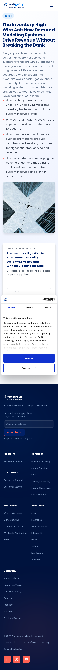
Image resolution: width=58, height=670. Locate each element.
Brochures (36, 519)
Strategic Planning (40, 481)
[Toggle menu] (51, 5)
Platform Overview (13, 461)
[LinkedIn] (7, 659)
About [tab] (47, 307)
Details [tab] (29, 307)
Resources (37, 505)
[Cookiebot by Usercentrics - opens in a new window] (42, 299)
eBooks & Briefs (39, 526)
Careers (8, 598)
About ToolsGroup (13, 578)
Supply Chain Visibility (42, 487)
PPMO (34, 474)
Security (45, 642)
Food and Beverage (14, 526)
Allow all (29, 358)
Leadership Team (13, 584)
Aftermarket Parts (13, 513)
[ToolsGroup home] (14, 5)
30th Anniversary (12, 591)
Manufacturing (11, 519)
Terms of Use (29, 642)
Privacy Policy (11, 642)
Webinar (35, 559)
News (34, 539)
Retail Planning (38, 494)
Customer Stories (13, 486)
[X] (16, 659)
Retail (6, 539)
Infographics (37, 533)
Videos (34, 546)
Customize (27, 368)
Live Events (37, 553)
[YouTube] (26, 659)
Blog (33, 513)
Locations (9, 604)
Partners (8, 611)
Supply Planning (39, 468)
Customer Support (13, 480)
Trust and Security (13, 618)
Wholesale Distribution (15, 533)
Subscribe (12, 432)
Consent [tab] (10, 307)
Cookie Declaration (13, 649)
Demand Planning (40, 461)
